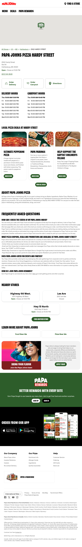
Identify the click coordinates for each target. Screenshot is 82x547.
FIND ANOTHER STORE (41, 319)
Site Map (45, 493)
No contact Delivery (10, 466)
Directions (57, 83)
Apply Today (60, 364)
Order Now (8, 176)
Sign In (46, 401)
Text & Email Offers (56, 493)
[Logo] (9, 3)
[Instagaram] (18, 497)
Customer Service (58, 457)
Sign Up (35, 401)
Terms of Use (36, 493)
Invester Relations (10, 460)
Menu (5, 11)
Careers (6, 463)
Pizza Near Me (60, 334)
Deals (13, 11)
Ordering (56, 460)
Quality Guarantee (34, 466)
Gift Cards (56, 463)
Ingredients (32, 463)
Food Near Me (21, 334)
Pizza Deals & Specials (31, 495)
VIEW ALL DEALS (41, 184)
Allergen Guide (33, 460)
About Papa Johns (10, 457)
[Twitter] (10, 497)
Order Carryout (34, 83)
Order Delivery (12, 83)
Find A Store (73, 3)
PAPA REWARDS (26, 11)
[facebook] (6, 497)
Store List (56, 466)
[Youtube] (14, 497)
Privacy (26, 493)
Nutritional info (33, 457)
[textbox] (41, 228)
